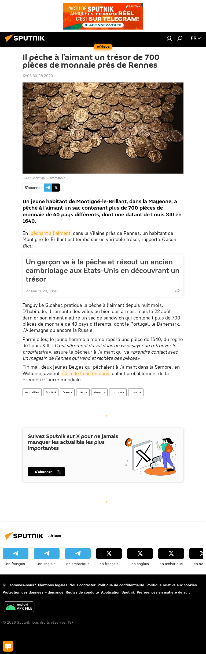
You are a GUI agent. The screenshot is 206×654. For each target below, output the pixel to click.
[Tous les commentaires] (8, 646)
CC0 (26, 178)
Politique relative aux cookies (171, 585)
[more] (177, 290)
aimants (99, 392)
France (67, 392)
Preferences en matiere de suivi (164, 592)
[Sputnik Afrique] (26, 42)
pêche (83, 392)
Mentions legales (52, 585)
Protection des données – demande (33, 592)
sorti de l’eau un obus (85, 373)
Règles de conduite (82, 592)
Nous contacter (82, 585)
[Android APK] (19, 607)
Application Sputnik (118, 592)
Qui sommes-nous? (19, 585)
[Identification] (169, 38)
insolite (136, 392)
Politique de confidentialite (121, 585)
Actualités (32, 392)
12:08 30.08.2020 (38, 75)
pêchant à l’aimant (50, 233)
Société (51, 392)
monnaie (118, 392)
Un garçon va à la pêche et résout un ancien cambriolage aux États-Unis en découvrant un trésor (102, 270)
